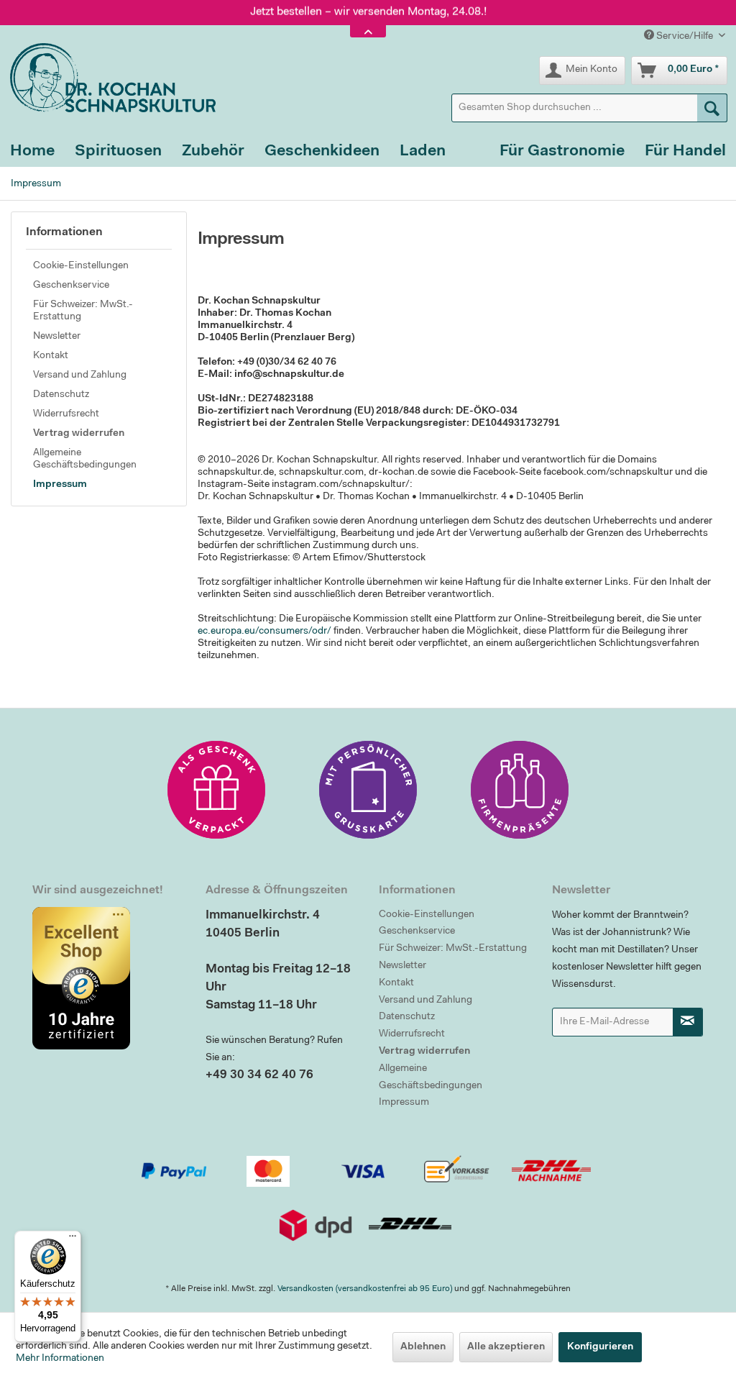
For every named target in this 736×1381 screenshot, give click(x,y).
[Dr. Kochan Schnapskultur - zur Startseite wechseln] (108, 77)
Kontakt (50, 356)
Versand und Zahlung (79, 375)
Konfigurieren (600, 1347)
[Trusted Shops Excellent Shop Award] (108, 978)
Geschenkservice (71, 286)
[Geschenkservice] (216, 790)
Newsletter (56, 337)
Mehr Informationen (60, 1359)
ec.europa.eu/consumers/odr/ (264, 631)
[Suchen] (712, 108)
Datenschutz (61, 395)
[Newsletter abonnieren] (688, 1022)
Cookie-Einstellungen (81, 266)
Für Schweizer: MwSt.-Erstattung (83, 311)
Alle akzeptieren (506, 1347)
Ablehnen (423, 1347)
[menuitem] (589, 108)
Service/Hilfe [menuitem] (684, 37)
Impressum (60, 485)
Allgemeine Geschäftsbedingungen (85, 459)
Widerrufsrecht (66, 414)
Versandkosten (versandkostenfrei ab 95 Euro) (364, 1289)
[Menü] (72, 1239)
